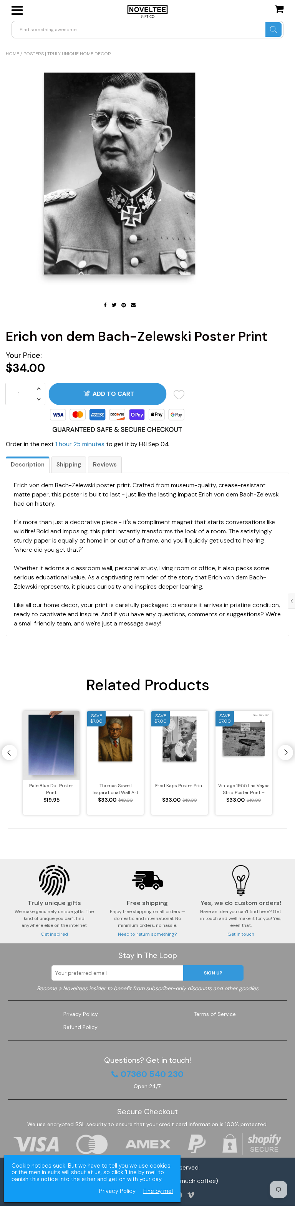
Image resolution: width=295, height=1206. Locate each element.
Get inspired (54, 934)
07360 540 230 (152, 1074)
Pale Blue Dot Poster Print (51, 789)
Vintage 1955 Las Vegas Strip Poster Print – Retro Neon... (244, 789)
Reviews (105, 464)
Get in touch (240, 934)
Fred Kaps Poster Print (179, 785)
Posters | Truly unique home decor (67, 54)
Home (12, 54)
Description (28, 464)
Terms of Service (215, 1014)
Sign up (213, 973)
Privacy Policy (80, 1014)
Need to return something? (147, 934)
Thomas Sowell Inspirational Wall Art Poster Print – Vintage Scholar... (115, 789)
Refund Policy (80, 1027)
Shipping (68, 464)
